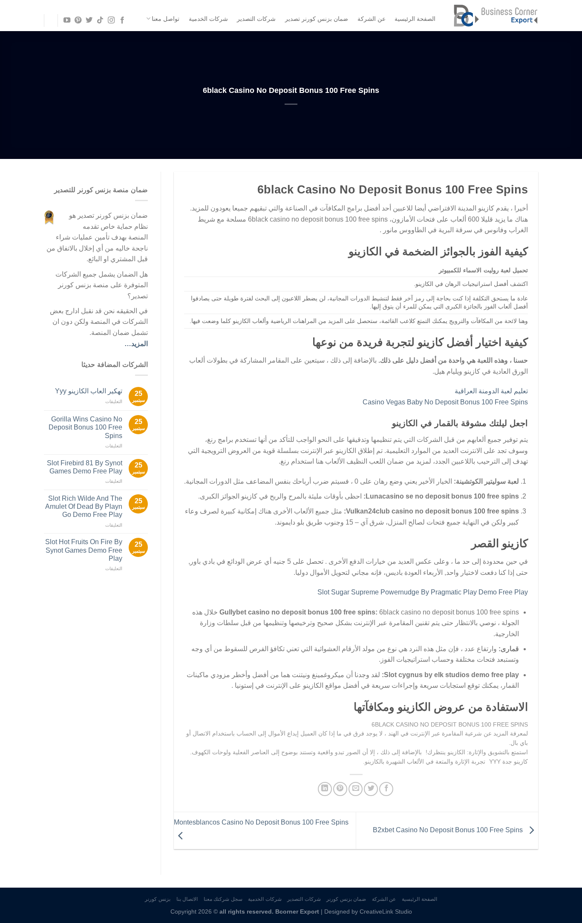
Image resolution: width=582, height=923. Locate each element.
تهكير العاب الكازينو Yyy (88, 391)
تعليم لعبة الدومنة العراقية (491, 391)
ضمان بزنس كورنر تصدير (316, 18)
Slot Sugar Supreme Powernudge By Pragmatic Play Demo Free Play (422, 592)
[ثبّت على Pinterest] (340, 789)
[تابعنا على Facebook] (122, 20)
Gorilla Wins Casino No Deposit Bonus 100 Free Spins (85, 427)
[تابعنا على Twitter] (89, 20)
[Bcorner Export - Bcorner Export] (495, 15)
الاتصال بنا (187, 899)
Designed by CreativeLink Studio (368, 911)
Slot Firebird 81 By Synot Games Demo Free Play (84, 467)
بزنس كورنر (157, 899)
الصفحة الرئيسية (415, 18)
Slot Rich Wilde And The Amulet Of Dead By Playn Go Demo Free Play (83, 506)
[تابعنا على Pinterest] (77, 20)
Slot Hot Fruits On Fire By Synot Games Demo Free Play (83, 550)
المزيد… (136, 343)
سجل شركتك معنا (223, 899)
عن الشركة (371, 18)
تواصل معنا (165, 18)
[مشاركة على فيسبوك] (386, 789)
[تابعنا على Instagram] (111, 20)
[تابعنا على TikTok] (100, 20)
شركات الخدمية (208, 18)
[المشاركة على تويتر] (371, 789)
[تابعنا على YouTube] (66, 20)
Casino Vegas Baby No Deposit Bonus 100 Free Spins (445, 402)
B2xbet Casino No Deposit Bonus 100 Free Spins (448, 830)
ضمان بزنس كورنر (346, 899)
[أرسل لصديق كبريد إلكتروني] (356, 789)
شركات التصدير (256, 18)
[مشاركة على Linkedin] (325, 789)
